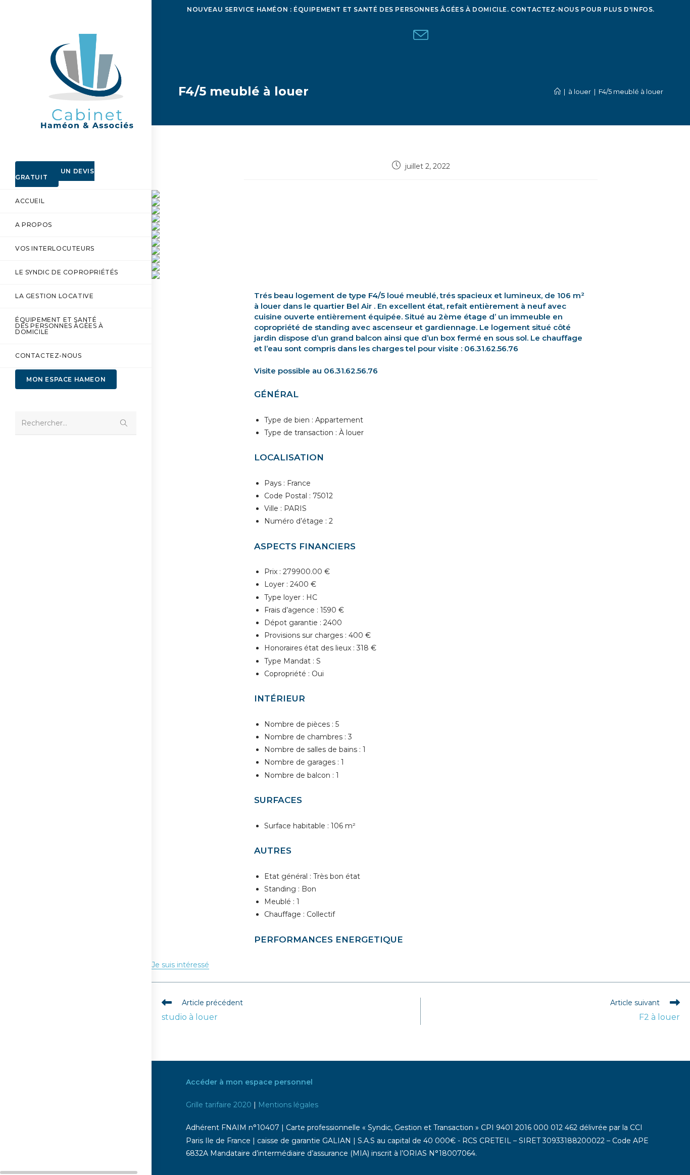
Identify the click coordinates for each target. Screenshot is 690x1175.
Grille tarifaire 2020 (219, 1104)
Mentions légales (288, 1104)
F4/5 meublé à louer (631, 91)
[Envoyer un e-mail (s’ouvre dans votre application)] (420, 36)
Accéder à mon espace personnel (249, 1082)
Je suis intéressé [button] (180, 964)
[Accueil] (557, 91)
